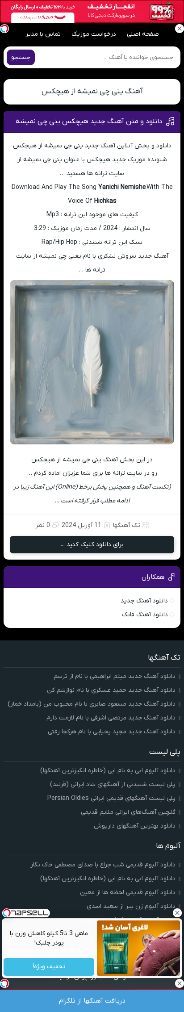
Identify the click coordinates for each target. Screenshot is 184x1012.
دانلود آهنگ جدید (144, 601)
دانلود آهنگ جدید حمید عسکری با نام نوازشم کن (111, 690)
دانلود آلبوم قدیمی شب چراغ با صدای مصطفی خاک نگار (103, 865)
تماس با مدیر (43, 34)
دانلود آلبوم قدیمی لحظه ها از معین (128, 892)
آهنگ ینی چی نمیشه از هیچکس (92, 91)
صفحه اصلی (143, 34)
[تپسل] (4, 28)
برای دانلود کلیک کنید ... (92, 544)
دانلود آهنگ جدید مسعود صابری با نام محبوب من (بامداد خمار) (92, 704)
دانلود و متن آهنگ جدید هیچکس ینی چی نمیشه (89, 121)
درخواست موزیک (93, 34)
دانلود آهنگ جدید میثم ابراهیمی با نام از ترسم (115, 676)
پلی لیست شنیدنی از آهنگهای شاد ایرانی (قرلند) (113, 784)
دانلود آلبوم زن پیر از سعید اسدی (131, 906)
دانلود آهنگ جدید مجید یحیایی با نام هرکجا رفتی (112, 732)
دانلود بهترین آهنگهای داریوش (135, 826)
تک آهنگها (126, 525)
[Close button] (177, 912)
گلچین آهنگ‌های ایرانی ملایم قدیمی (128, 812)
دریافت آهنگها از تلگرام (92, 1000)
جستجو (20, 57)
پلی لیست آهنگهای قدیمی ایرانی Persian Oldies (111, 798)
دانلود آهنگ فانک (145, 615)
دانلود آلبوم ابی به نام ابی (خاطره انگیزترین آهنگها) (108, 770)
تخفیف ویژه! (49, 967)
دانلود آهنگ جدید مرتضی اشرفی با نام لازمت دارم (111, 718)
